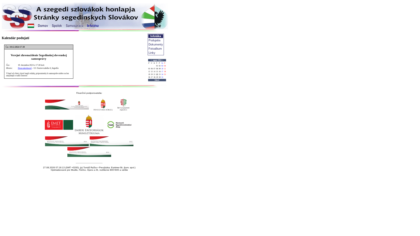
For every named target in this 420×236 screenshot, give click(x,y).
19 (149, 74)
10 (162, 69)
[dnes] (157, 80)
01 (157, 66)
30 (160, 77)
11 (165, 69)
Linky (152, 52)
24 (162, 74)
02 (160, 66)
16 (160, 72)
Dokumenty (156, 44)
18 (165, 72)
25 (165, 74)
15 (157, 72)
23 (160, 74)
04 (165, 66)
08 (157, 69)
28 (154, 77)
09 (160, 69)
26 (149, 77)
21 (154, 74)
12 (149, 72)
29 (157, 77)
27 (152, 77)
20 (152, 74)
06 (152, 69)
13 (152, 72)
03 (162, 66)
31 (162, 77)
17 (162, 72)
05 (149, 69)
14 (154, 72)
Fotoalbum (155, 48)
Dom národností (25, 68)
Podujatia (154, 40)
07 (154, 69)
